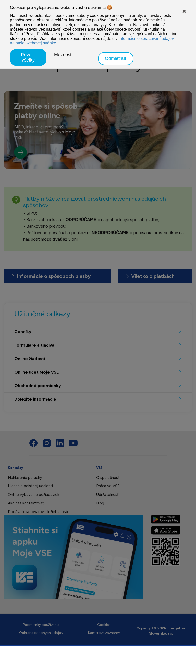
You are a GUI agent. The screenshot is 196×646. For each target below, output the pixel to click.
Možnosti (63, 54)
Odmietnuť (116, 58)
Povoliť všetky (28, 57)
